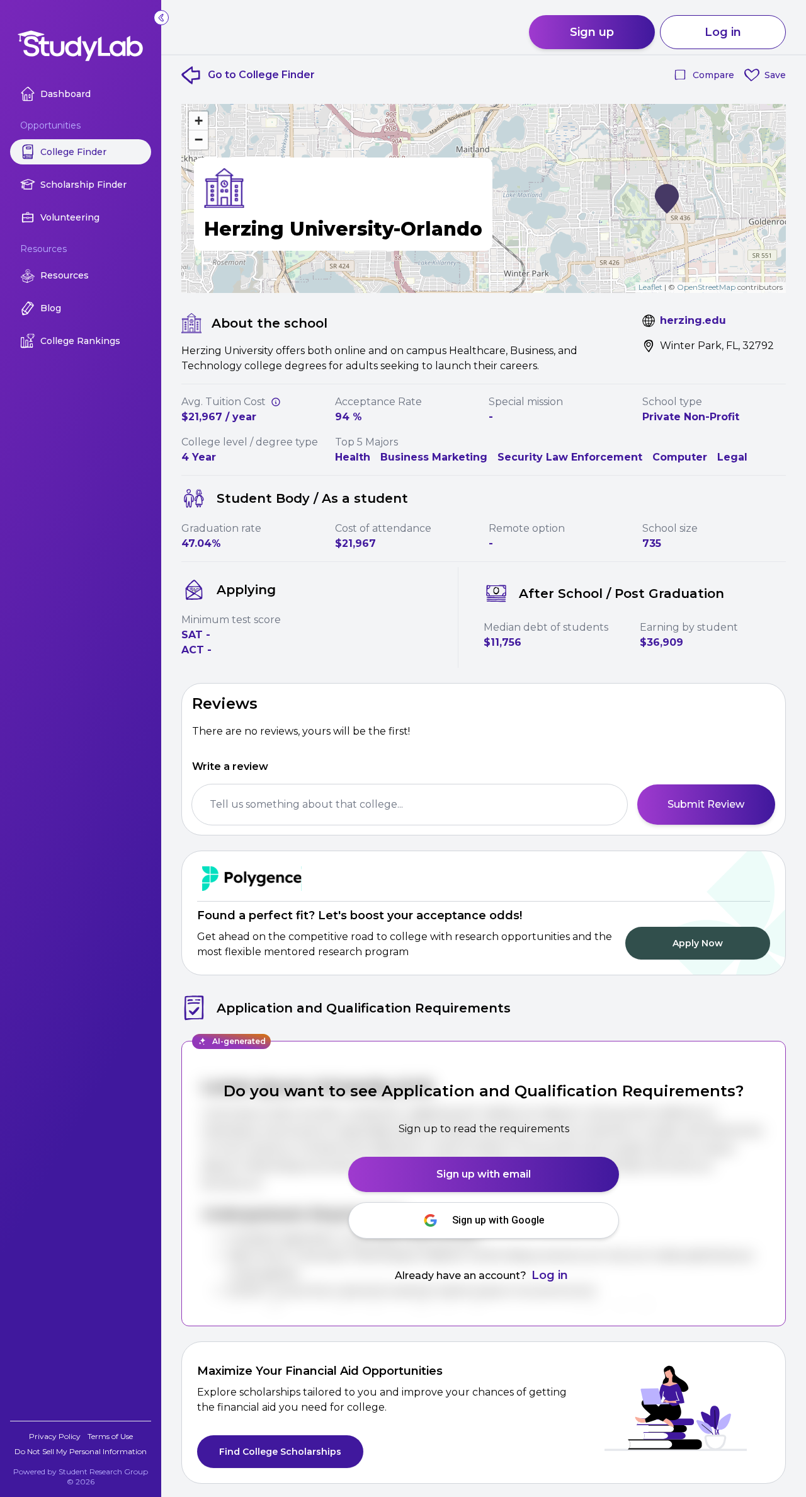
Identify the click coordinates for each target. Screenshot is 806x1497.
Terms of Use (110, 1436)
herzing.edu (693, 320)
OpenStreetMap (706, 287)
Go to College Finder (261, 75)
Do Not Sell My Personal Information (80, 1451)
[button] (666, 199)
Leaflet (650, 287)
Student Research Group (103, 1471)
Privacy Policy (55, 1436)
